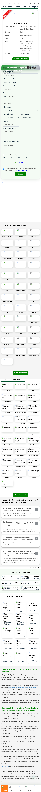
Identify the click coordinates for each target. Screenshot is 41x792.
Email (4, 100)
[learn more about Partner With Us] (37, 787)
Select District (8, 114)
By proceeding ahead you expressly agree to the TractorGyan (20, 169)
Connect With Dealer (20, 59)
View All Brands (20, 373)
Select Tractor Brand (10, 79)
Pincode (5, 121)
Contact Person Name (10, 86)
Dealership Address (9, 128)
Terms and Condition (20, 170)
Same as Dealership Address (14, 155)
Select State (7, 107)
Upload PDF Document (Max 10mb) (15, 158)
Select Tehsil (25, 114)
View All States (20, 495)
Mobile (5, 93)
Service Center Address (11, 141)
